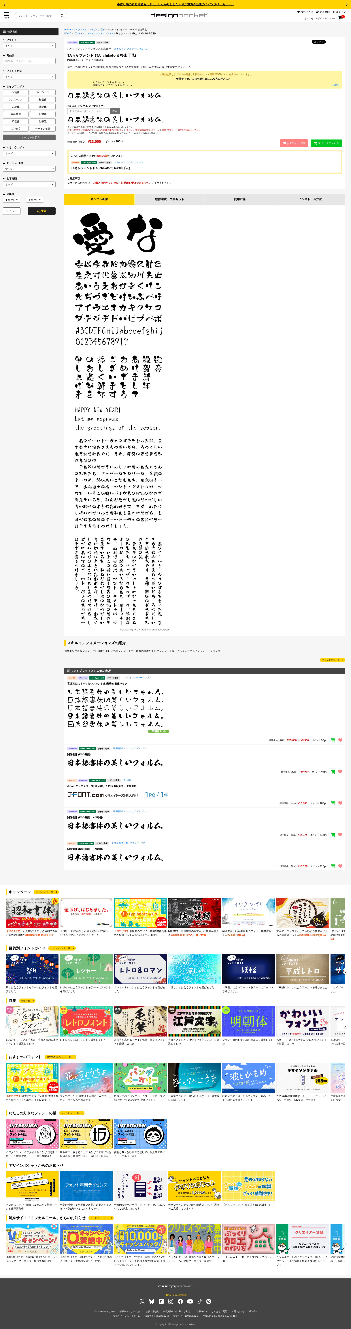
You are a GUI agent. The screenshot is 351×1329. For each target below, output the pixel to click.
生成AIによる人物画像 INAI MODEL (220, 1316)
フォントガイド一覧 (60, 948)
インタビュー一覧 (70, 1113)
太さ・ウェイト (15, 147)
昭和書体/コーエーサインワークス (130, 748)
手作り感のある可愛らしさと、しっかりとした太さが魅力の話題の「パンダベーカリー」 (175, 4)
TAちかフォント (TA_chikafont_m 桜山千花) (100, 168)
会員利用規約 (152, 1311)
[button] (4, 4)
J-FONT (127, 780)
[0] (340, 19)
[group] (32, 917)
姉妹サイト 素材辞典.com (185, 1316)
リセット (12, 211)
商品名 (10, 55)
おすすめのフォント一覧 (59, 1057)
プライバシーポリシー (104, 1311)
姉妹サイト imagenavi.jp (157, 1316)
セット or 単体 (15, 163)
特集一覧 (25, 1000)
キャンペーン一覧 (44, 892)
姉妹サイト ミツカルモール (126, 1316)
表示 (114, 111)
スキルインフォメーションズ (99, 33)
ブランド (12, 39)
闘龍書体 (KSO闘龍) (79, 754)
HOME (67, 29)
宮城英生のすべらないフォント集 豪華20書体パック (97, 683)
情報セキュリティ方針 (130, 1311)
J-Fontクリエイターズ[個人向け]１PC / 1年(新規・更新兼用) (102, 786)
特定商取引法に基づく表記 (176, 1311)
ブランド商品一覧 (331, 660)
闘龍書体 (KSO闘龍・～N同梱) (85, 817)
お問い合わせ (238, 1311)
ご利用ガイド (200, 1311)
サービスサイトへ (99, 1218)
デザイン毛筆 (98, 29)
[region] (204, 120)
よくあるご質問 (219, 1311)
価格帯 (10, 194)
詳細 (335, 85)
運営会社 (253, 1311)
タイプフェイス (81, 29)
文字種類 (12, 178)
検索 (43, 211)
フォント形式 (14, 70)
